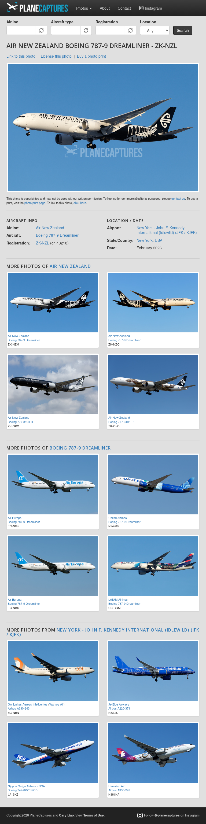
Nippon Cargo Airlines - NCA (26, 786)
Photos (82, 8)
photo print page (34, 203)
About (105, 8)
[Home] (39, 7)
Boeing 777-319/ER (20, 422)
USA (158, 240)
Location (148, 21)
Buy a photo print (91, 56)
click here (79, 203)
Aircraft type (62, 21)
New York (145, 240)
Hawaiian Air (116, 786)
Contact (124, 8)
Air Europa (14, 517)
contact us (178, 198)
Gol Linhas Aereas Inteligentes (27, 704)
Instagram (153, 8)
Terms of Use (93, 815)
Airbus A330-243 (19, 708)
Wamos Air (56, 704)
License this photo (56, 56)
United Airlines (117, 517)
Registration (106, 21)
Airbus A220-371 (119, 708)
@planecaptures (167, 815)
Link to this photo (20, 56)
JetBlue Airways (118, 704)
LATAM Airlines (118, 599)
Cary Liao (66, 815)
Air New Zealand (50, 227)
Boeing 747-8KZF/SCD (23, 790)
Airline (12, 21)
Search (183, 30)
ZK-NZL (42, 243)
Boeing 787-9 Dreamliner (57, 235)
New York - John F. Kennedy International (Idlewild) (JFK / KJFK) (167, 230)
